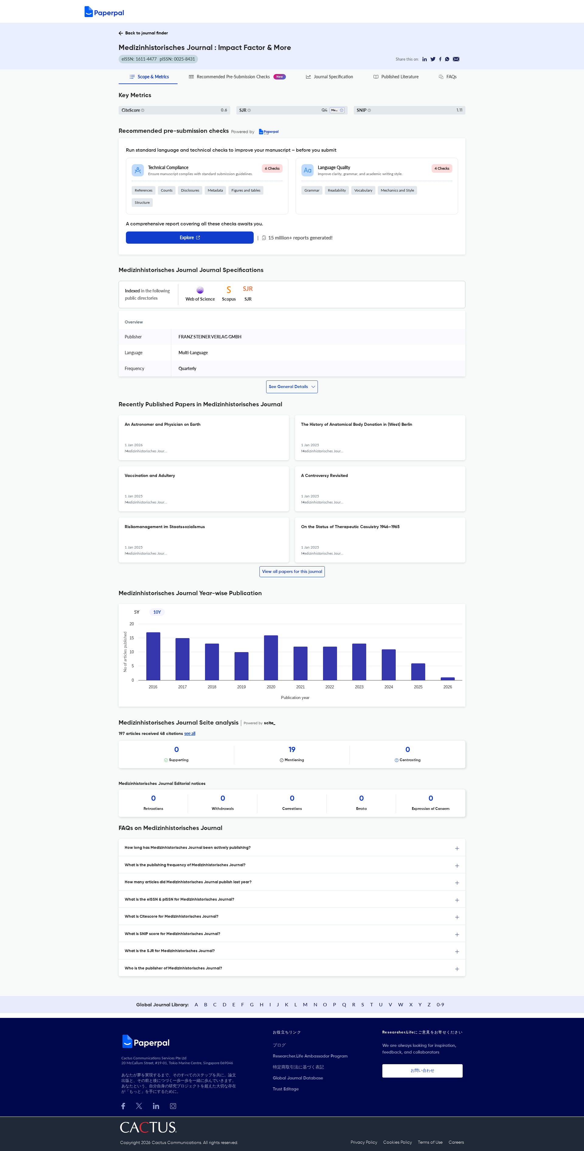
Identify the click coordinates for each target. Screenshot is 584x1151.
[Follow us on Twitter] (139, 1105)
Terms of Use (430, 1142)
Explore (187, 237)
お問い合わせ (422, 1071)
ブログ (279, 1045)
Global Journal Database (298, 1078)
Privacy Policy (364, 1142)
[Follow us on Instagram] (173, 1105)
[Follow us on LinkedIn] (156, 1105)
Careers (456, 1142)
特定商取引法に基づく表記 (298, 1067)
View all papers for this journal (292, 572)
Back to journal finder (146, 33)
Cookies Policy (397, 1142)
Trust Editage (286, 1089)
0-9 (440, 1004)
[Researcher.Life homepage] (179, 1041)
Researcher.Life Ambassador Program (310, 1056)
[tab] (292, 847)
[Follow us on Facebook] (123, 1105)
